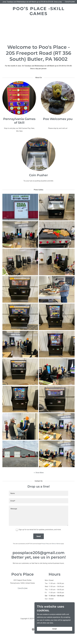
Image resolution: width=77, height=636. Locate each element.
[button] (38, 473)
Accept (54, 629)
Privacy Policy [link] (45, 543)
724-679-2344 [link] (70, 2)
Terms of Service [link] (56, 543)
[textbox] (38, 493)
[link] (38, 14)
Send (38, 536)
